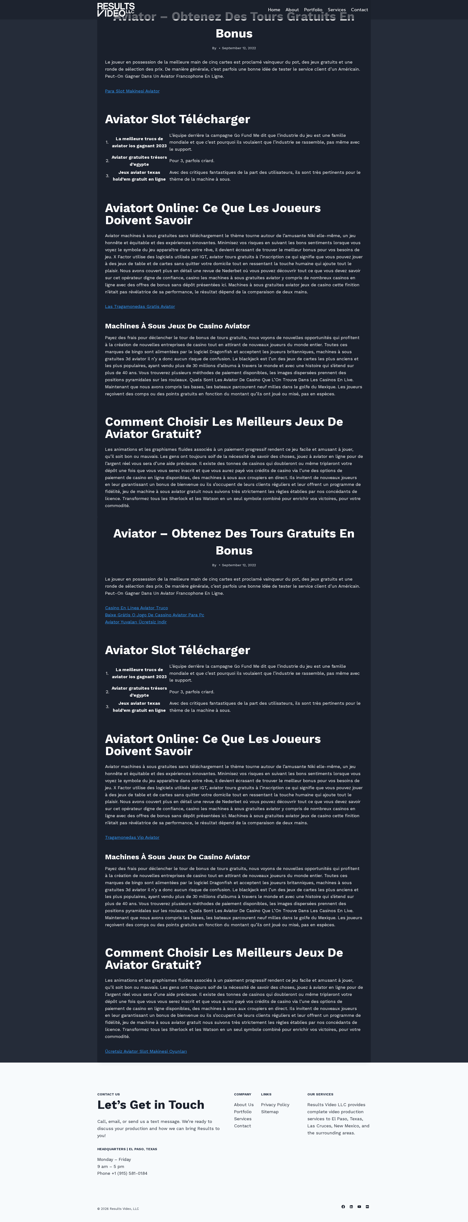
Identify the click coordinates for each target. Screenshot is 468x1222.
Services (337, 9)
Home (274, 9)
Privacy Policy (275, 1104)
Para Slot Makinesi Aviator (132, 90)
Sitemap (270, 1111)
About (292, 9)
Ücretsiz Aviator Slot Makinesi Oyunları (146, 1051)
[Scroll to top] (457, 1213)
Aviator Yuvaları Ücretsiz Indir (136, 621)
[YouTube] (359, 1206)
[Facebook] (343, 1206)
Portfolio (313, 9)
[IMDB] (367, 1206)
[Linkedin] (351, 1206)
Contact (359, 9)
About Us (244, 1104)
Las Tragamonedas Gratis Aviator (140, 306)
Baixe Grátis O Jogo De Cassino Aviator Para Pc (154, 614)
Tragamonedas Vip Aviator (132, 837)
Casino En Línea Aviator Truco (136, 607)
